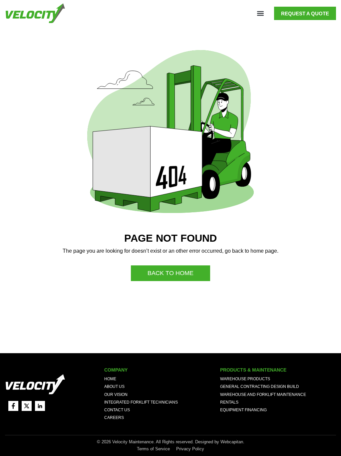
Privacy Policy (190, 448)
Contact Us (117, 410)
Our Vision (116, 394)
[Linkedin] (40, 406)
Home (110, 379)
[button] (260, 13)
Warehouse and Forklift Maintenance (263, 394)
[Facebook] (13, 406)
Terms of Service (154, 448)
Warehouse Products (245, 379)
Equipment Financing (243, 410)
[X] (27, 406)
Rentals (229, 402)
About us (114, 386)
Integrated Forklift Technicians (141, 402)
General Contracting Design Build (259, 386)
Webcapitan (231, 441)
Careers (114, 417)
